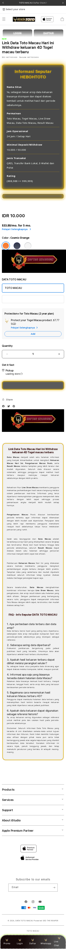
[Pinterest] (14, 407)
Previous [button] (3, 2)
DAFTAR (48, 33)
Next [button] (63, 2)
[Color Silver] (27, 245)
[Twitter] (9, 407)
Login (20, 943)
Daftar (32, 943)
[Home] (24, 19)
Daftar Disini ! (40, 2)
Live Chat (56, 943)
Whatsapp (46, 943)
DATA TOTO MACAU (24, 920)
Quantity (7, 345)
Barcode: (23, 57)
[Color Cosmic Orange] (6, 246)
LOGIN (17, 33)
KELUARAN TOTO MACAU (20, 299)
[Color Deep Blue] (17, 245)
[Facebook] (4, 407)
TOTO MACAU (33, 3)
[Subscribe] (54, 888)
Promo (7, 943)
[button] (4, 19)
